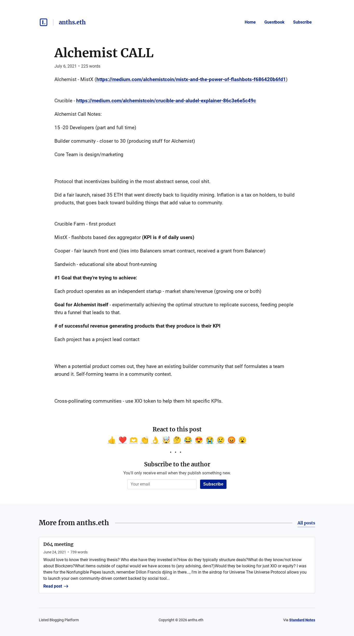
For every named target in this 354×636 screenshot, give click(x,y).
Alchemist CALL (104, 53)
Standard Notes (302, 620)
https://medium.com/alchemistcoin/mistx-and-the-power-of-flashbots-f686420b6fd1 (191, 79)
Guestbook (274, 22)
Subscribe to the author (177, 464)
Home (250, 22)
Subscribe (302, 22)
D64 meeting (58, 544)
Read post (52, 586)
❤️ (122, 440)
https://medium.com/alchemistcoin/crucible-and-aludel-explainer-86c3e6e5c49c (166, 101)
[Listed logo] (43, 22)
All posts (306, 522)
